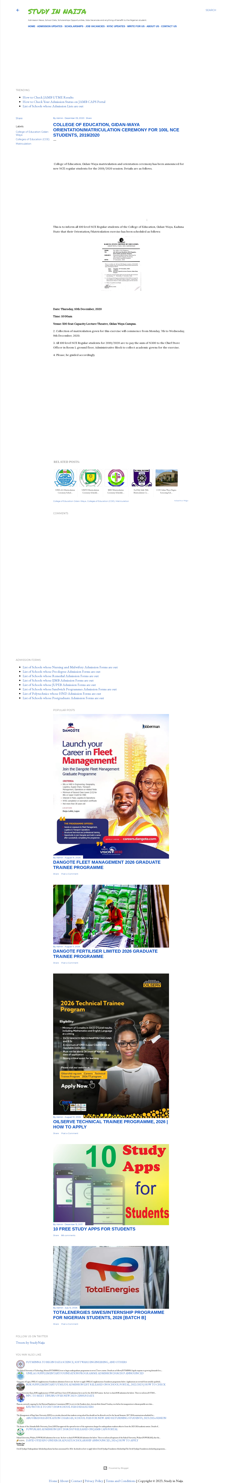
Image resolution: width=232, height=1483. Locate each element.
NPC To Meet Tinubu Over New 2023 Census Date (60, 1395)
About (64, 1481)
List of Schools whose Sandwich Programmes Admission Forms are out (70, 689)
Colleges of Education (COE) (32, 139)
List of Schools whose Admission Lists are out (53, 106)
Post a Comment (69, 874)
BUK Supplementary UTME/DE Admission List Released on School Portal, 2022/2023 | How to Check (96, 1384)
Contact (76, 1481)
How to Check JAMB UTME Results (48, 97)
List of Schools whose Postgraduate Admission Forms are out (63, 698)
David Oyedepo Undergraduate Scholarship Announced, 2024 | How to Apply (82, 1440)
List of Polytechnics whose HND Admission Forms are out (62, 693)
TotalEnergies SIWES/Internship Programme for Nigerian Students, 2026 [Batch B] (108, 1315)
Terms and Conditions (121, 1481)
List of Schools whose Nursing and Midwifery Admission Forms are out (70, 667)
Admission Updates (49, 26)
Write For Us (136, 26)
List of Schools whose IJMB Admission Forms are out (58, 680)
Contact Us (169, 26)
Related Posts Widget (181, 501)
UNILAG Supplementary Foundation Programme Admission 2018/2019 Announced (85, 1373)
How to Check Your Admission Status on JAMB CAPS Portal (64, 101)
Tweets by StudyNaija (30, 1342)
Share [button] (19, 118)
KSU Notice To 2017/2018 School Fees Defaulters (60, 1407)
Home (31, 26)
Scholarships (74, 26)
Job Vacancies (95, 26)
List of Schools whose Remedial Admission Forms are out (61, 676)
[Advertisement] (113, 52)
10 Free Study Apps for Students (94, 1228)
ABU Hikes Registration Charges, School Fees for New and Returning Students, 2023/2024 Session (96, 1418)
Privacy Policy (94, 1481)
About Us (153, 26)
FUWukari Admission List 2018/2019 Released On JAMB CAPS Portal (72, 1429)
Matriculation (23, 143)
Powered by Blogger (119, 1468)
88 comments (68, 1235)
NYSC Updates (116, 26)
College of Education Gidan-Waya (69, 501)
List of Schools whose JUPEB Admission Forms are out (59, 685)
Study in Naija (57, 11)
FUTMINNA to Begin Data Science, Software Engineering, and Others (76, 1362)
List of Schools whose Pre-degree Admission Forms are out (61, 671)
